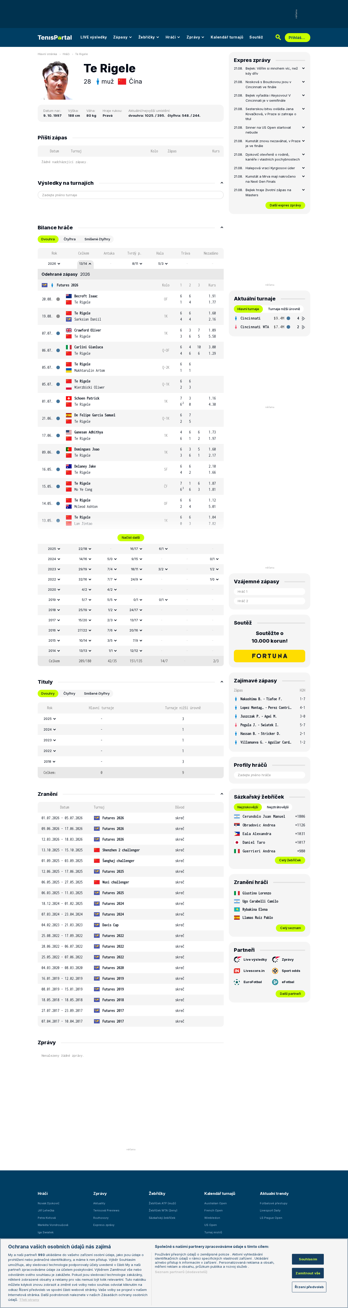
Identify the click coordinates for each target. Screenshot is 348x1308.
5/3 (161, 263)
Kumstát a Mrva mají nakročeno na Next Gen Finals (271, 178)
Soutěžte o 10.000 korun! (270, 637)
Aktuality (99, 1203)
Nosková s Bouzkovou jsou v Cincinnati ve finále (268, 84)
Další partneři (290, 994)
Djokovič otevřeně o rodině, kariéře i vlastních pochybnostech (273, 157)
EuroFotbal (253, 982)
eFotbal (288, 982)
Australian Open (215, 1203)
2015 (52, 640)
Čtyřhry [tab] (69, 693)
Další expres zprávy (285, 205)
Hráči (171, 37)
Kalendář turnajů (227, 37)
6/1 (161, 549)
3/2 (161, 569)
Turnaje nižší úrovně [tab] (284, 309)
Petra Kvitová (47, 1218)
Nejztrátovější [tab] (278, 807)
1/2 (212, 569)
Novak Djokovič (48, 1203)
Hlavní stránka (47, 54)
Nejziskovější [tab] (247, 807)
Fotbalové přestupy (273, 1203)
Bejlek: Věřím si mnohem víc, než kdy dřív (272, 70)
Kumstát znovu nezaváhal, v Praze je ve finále (273, 143)
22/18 (82, 549)
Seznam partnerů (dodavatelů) (181, 1272)
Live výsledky (255, 959)
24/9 (134, 579)
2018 (52, 610)
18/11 (134, 569)
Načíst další (131, 537)
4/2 (84, 589)
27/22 (82, 630)
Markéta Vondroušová (53, 1225)
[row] (131, 264)
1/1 (111, 651)
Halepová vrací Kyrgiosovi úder (270, 168)
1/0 (212, 579)
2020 (52, 589)
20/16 (133, 630)
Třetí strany (29, 1299)
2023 (52, 569)
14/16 (83, 559)
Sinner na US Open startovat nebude (268, 130)
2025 (52, 549)
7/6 (110, 630)
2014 (52, 651)
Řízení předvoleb (309, 1287)
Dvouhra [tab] (48, 239)
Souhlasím (308, 1259)
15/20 (82, 620)
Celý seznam (290, 928)
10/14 (83, 640)
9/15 (134, 559)
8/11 (135, 263)
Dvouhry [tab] (48, 693)
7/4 (110, 569)
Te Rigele (81, 54)
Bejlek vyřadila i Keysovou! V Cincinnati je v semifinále (268, 97)
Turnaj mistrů (213, 1232)
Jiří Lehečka (46, 1210)
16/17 (134, 549)
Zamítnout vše (308, 1273)
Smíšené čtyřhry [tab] (97, 239)
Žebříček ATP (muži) (162, 1203)
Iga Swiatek (45, 1232)
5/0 (110, 559)
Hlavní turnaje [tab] (248, 309)
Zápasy (120, 37)
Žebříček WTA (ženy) (163, 1210)
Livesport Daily (270, 1210)
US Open (210, 1225)
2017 (52, 620)
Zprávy (193, 37)
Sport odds (291, 971)
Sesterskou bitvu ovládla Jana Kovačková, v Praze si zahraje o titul (271, 114)
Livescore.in (254, 971)
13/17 (134, 620)
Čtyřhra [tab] (70, 239)
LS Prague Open (271, 1218)
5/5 (110, 600)
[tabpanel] (131, 457)
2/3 (110, 620)
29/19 (82, 569)
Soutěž (256, 37)
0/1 (212, 559)
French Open (213, 1210)
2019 (52, 600)
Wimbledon (212, 1218)
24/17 (133, 610)
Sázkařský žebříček (162, 1218)
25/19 (82, 610)
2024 (52, 559)
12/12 (134, 651)
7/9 (135, 640)
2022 (52, 579)
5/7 (84, 600)
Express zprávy (103, 1225)
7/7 (110, 579)
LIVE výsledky (94, 37)
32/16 (82, 579)
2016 (52, 630)
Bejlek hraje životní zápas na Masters (268, 192)
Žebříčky (146, 37)
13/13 (83, 651)
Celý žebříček (290, 860)
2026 (52, 263)
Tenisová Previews (106, 1210)
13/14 (83, 263)
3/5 (110, 640)
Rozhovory (101, 1218)
